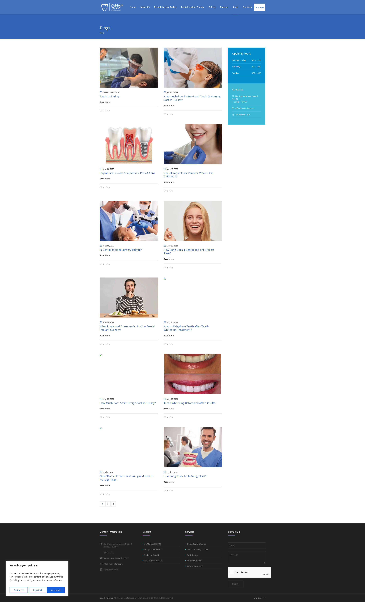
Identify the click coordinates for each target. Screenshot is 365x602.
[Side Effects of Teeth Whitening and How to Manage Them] (129, 447)
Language (259, 7)
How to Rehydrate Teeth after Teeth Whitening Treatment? (186, 328)
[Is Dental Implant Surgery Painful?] (129, 221)
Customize (19, 590)
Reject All (37, 590)
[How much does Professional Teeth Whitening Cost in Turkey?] (193, 68)
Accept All (55, 590)
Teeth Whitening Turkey (197, 549)
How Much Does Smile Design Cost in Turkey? (128, 403)
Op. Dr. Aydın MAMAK (153, 560)
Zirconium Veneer (195, 566)
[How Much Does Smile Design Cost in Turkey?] (129, 374)
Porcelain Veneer (194, 560)
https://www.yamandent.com (116, 558)
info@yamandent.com (113, 564)
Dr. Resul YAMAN (151, 555)
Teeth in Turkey (109, 96)
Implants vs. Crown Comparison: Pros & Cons (127, 173)
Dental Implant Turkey (196, 544)
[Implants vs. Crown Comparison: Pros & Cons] (129, 144)
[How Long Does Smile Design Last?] (193, 447)
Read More (105, 102)
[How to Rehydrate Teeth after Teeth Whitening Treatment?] (193, 298)
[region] (37, 578)
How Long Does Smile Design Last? (185, 476)
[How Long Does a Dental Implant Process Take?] (193, 221)
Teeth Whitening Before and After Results (189, 403)
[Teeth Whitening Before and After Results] (193, 374)
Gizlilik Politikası (106, 598)
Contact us (259, 598)
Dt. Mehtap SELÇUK (152, 544)
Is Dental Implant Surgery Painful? (121, 249)
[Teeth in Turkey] (129, 68)
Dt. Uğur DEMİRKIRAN (153, 549)
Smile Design (192, 555)
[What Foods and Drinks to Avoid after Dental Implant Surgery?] (129, 298)
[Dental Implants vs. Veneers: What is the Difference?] (193, 144)
